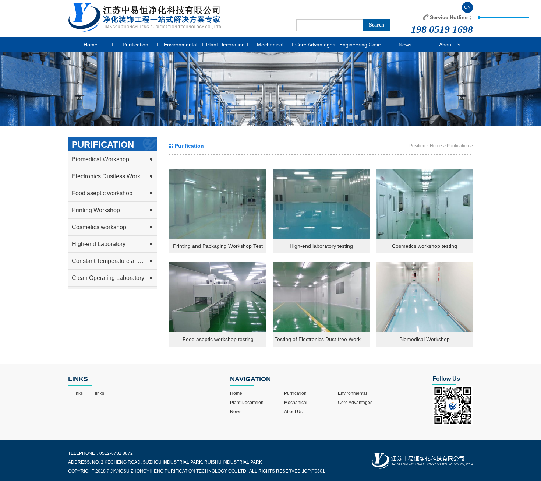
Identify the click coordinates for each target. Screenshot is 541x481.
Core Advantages (315, 45)
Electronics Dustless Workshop (112, 176)
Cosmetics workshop (99, 227)
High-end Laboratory (98, 244)
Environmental (180, 45)
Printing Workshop (96, 210)
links (78, 393)
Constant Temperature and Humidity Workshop (114, 261)
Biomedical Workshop (100, 159)
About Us (449, 45)
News (405, 45)
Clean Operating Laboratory (108, 278)
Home (91, 45)
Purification (135, 45)
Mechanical (270, 45)
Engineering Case (360, 45)
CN (467, 7)
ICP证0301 (314, 471)
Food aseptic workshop (102, 193)
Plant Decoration (225, 45)
